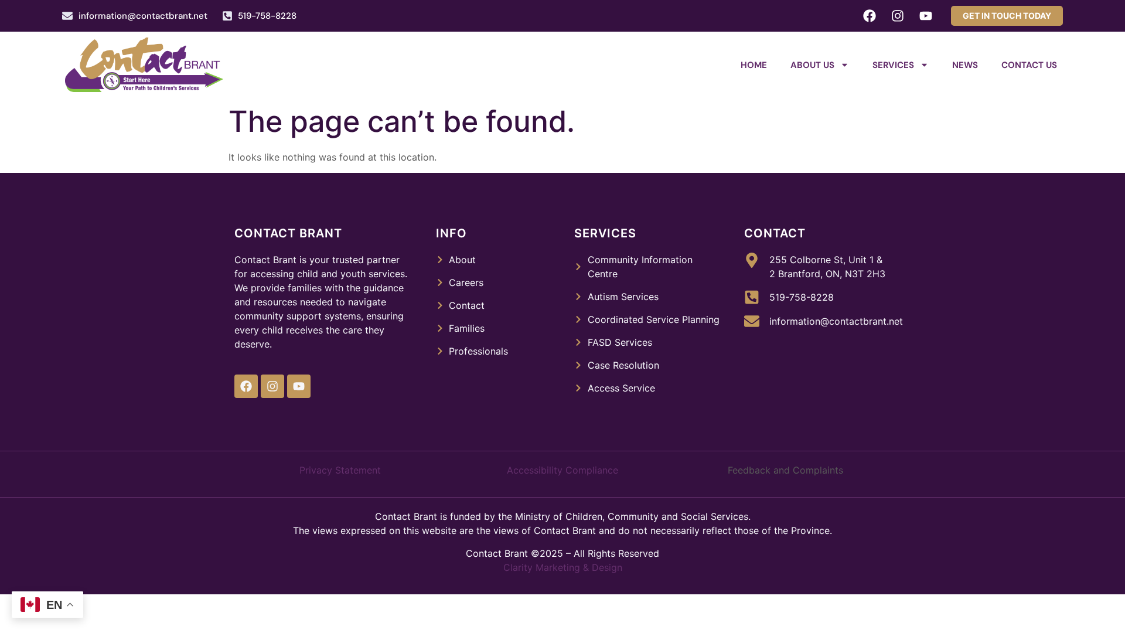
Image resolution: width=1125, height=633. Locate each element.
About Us (812, 65)
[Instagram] (897, 15)
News (965, 65)
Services (893, 65)
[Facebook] (869, 15)
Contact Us (1029, 65)
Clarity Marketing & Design (562, 567)
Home (754, 65)
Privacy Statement (340, 470)
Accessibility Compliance (562, 470)
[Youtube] (925, 15)
